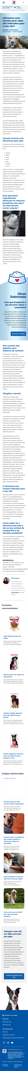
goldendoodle (15, 592)
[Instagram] (8, 1042)
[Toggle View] (23, 2)
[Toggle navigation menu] (4, 2)
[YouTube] (12, 1042)
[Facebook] (4, 1042)
